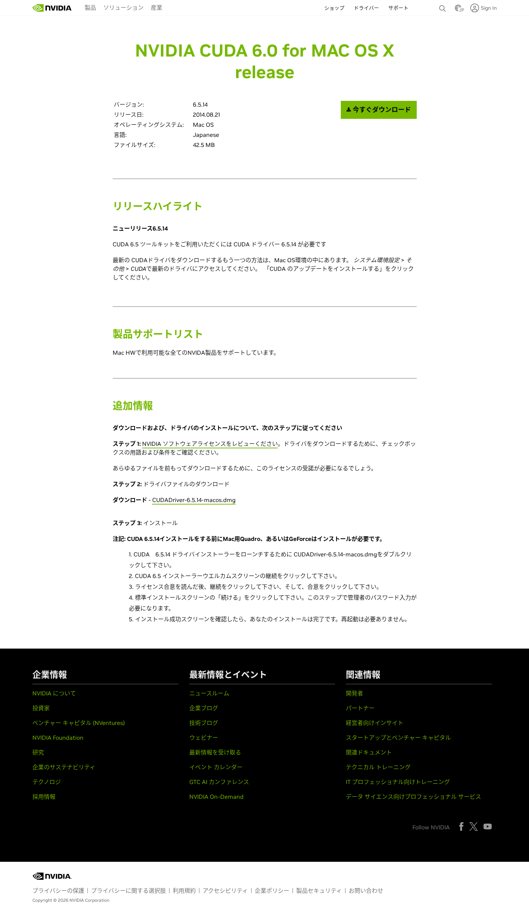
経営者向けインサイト (374, 722)
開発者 (354, 693)
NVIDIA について (54, 693)
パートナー (360, 708)
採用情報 (43, 796)
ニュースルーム (209, 693)
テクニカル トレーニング (378, 767)
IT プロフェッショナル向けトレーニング (398, 781)
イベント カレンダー (216, 767)
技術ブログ (203, 722)
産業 (156, 7)
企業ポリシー (272, 890)
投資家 (41, 708)
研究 (38, 752)
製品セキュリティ (319, 890)
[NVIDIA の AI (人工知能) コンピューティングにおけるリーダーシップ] (52, 8)
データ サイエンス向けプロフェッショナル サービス (413, 796)
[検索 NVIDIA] (443, 6)
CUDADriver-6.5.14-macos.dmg (194, 499)
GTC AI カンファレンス (219, 781)
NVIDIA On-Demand (216, 796)
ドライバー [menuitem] (366, 8)
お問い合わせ (366, 890)
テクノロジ (46, 781)
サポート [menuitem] (398, 8)
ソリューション (123, 7)
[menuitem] (90, 7)
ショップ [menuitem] (334, 8)
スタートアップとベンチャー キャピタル (398, 737)
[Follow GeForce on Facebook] (461, 826)
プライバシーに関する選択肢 (128, 890)
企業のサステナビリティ (63, 767)
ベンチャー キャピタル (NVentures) (78, 722)
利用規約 (184, 890)
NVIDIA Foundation (57, 737)
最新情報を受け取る (215, 752)
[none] (443, 5)
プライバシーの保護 (58, 890)
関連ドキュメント (369, 752)
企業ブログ (203, 708)
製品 (90, 7)
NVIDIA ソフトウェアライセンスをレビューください (210, 443)
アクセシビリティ (225, 890)
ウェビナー (203, 737)
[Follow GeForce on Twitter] (473, 826)
